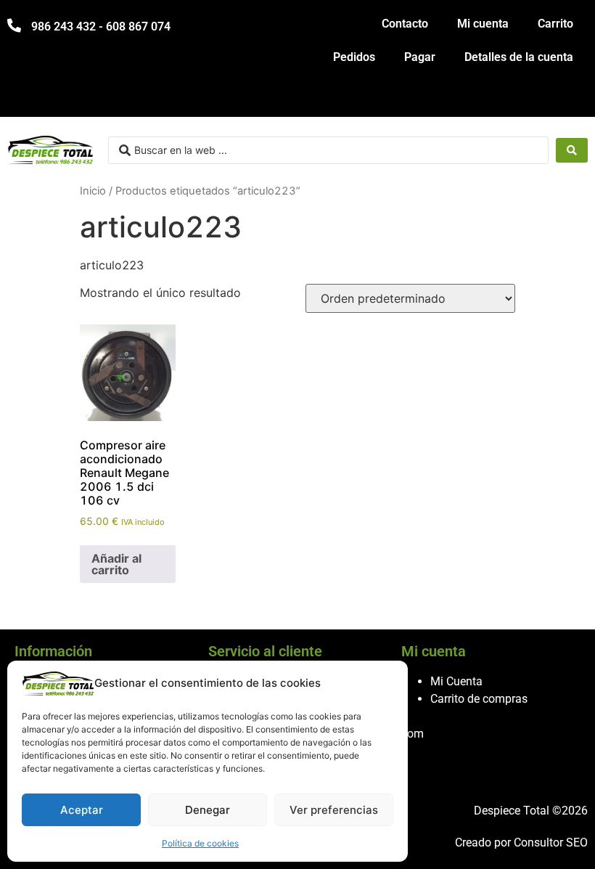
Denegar (207, 810)
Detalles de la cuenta (518, 57)
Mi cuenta (483, 23)
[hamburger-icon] (571, 99)
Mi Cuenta (456, 681)
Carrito (555, 23)
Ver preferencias (334, 810)
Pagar (419, 57)
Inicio (93, 190)
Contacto (405, 23)
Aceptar (81, 810)
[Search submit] (572, 150)
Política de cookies (200, 843)
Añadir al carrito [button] (116, 564)
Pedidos (354, 57)
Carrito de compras (479, 699)
